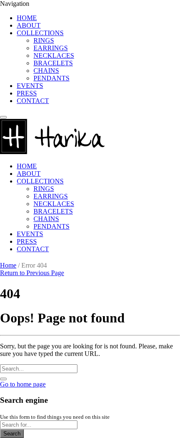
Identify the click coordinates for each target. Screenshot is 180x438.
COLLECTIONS (40, 32)
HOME (27, 17)
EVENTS (30, 85)
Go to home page (23, 384)
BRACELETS (53, 63)
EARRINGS (50, 48)
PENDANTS (51, 78)
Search (12, 433)
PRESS (27, 93)
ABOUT (29, 25)
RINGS (43, 40)
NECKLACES (53, 55)
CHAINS (46, 70)
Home (8, 265)
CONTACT (33, 100)
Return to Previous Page (32, 272)
